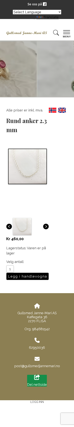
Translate (51, 17)
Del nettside (37, 385)
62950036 (37, 348)
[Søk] (56, 33)
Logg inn (37, 401)
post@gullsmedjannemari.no (37, 366)
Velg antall (15, 262)
